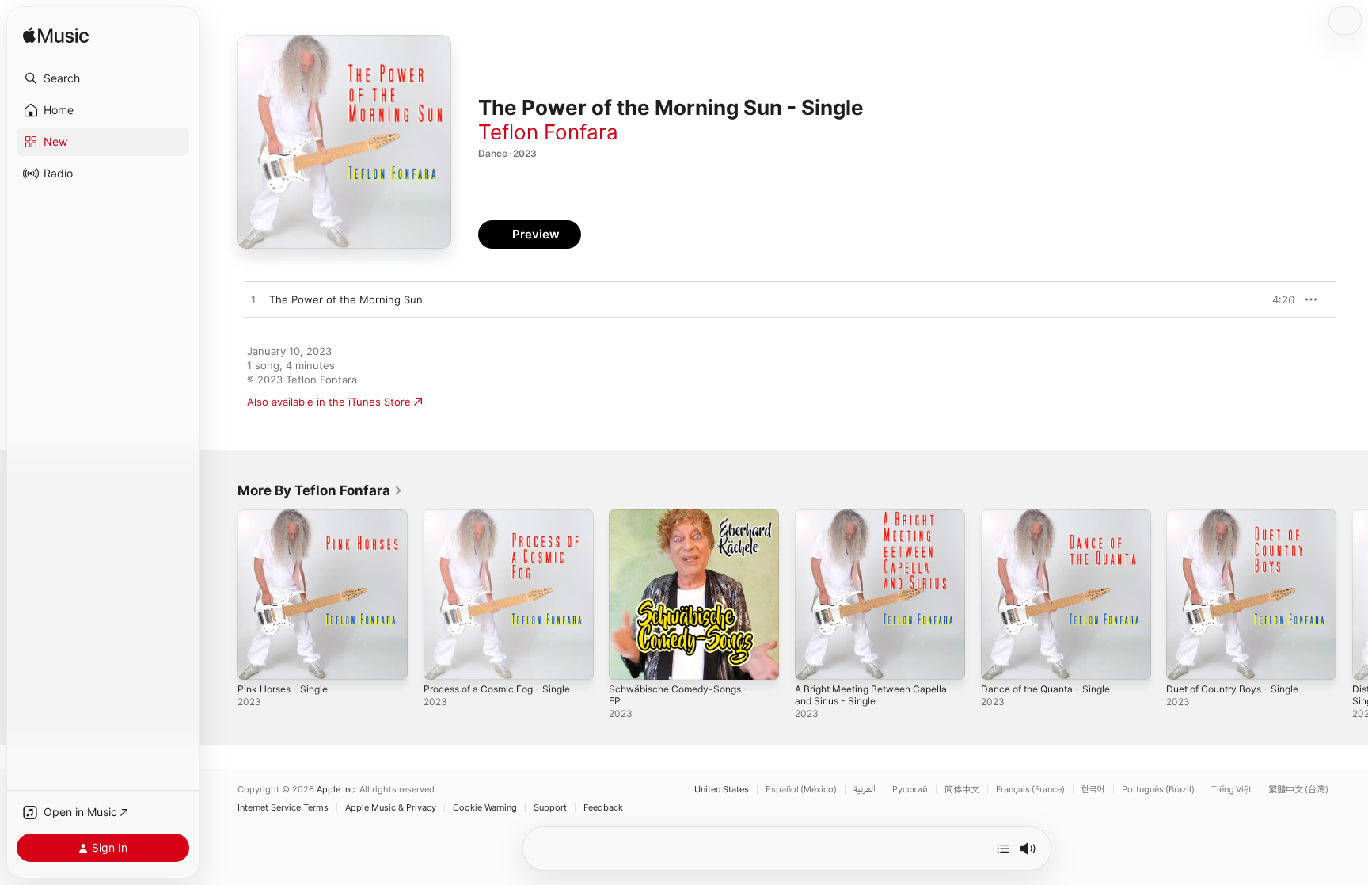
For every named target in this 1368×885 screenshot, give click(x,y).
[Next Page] (1352, 594)
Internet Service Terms (283, 807)
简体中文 (961, 789)
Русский (910, 789)
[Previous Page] (222, 594)
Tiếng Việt (1231, 789)
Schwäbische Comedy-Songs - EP (693, 515)
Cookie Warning (485, 807)
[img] (56, 36)
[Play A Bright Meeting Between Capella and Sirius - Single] (814, 660)
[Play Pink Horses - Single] (257, 660)
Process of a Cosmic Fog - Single (505, 515)
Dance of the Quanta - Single (1053, 515)
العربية (864, 789)
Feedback (603, 807)
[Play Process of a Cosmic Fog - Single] (443, 660)
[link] (320, 490)
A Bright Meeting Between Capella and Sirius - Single (860, 522)
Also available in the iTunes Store (329, 401)
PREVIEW (1277, 299)
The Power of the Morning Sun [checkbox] (346, 299)
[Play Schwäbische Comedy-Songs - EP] (628, 660)
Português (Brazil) (1158, 789)
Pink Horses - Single (288, 515)
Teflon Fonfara (548, 132)
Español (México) (801, 789)
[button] (102, 78)
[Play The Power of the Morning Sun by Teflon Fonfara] (253, 300)
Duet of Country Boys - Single (1240, 515)
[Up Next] (1003, 848)
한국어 (1093, 789)
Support (550, 807)
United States (721, 789)
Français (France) (1030, 789)
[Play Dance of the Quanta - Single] (1001, 660)
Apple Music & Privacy (390, 807)
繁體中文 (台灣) (1298, 789)
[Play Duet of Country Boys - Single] (1186, 660)
